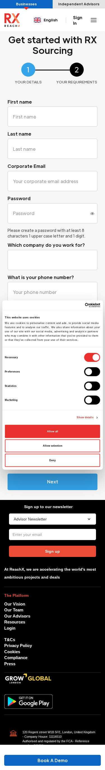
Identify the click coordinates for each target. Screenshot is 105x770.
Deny (52, 460)
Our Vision (14, 604)
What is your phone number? (41, 277)
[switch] (92, 371)
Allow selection (52, 445)
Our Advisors (17, 616)
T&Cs (9, 639)
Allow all (52, 431)
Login (9, 628)
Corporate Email (26, 166)
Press (9, 663)
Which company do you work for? (46, 245)
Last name (19, 134)
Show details (85, 417)
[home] (12, 20)
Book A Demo (53, 760)
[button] (46, 20)
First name (20, 102)
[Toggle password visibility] (92, 213)
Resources (14, 622)
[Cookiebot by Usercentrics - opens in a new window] (76, 305)
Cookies (12, 651)
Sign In (77, 20)
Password (19, 198)
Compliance (15, 657)
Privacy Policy (18, 645)
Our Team (13, 609)
